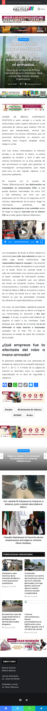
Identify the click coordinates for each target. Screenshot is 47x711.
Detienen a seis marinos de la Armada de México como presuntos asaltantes (11, 578)
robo (30, 415)
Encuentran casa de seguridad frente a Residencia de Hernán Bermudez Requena (11, 619)
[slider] (21, 242)
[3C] (23, 94)
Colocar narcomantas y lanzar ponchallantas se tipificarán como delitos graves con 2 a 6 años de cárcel (34, 622)
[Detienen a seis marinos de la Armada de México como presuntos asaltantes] (12, 565)
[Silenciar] (37, 242)
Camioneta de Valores (30, 409)
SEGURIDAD (23, 39)
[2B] (23, 29)
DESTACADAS (23, 451)
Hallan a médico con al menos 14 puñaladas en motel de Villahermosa (23, 458)
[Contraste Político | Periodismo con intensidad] (23, 9)
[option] (23, 456)
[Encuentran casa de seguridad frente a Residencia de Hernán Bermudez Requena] (12, 606)
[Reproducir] (5, 242)
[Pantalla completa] (41, 242)
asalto (9, 409)
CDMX (18, 415)
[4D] (23, 397)
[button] (23, 232)
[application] (23, 232)
